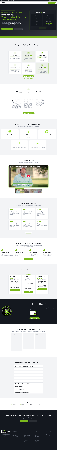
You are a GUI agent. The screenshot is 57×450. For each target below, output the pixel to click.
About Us (25, 431)
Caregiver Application (15, 436)
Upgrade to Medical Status (28, 113)
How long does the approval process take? (22, 392)
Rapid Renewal (15, 435)
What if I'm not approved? (19, 386)
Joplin (36, 437)
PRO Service (14, 432)
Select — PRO (28, 291)
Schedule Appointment (16, 437)
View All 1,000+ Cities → (38, 442)
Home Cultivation (26, 432)
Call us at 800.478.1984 (26, 352)
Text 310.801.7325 (49, 434)
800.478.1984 (18, 28)
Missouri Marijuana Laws (27, 435)
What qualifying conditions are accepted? (22, 383)
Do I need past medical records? (20, 389)
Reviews (25, 437)
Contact (34, 2)
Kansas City (36, 432)
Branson (36, 441)
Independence (37, 436)
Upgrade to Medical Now (27, 76)
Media (24, 441)
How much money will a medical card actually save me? (24, 380)
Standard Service (15, 431)
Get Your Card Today (6, 28)
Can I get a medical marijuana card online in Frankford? (24, 366)
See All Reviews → (28, 232)
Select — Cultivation (42, 289)
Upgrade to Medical (52, 2)
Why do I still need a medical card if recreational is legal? (24, 377)
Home (20, 2)
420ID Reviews (52, 0)
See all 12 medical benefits (28, 78)
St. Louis (36, 431)
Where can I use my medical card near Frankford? (23, 369)
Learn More (28, 2)
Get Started (23, 421)
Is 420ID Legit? (26, 440)
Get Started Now (27, 258)
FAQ (24, 436)
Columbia (36, 435)
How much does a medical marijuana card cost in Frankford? (25, 372)
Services (23, 2)
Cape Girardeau (37, 440)
